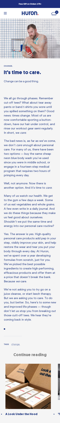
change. (8, 66)
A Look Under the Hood (21, 414)
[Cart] (54, 13)
